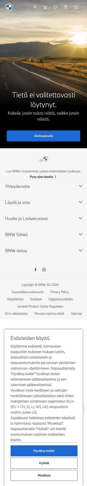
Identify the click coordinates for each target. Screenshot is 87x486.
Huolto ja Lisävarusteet (26, 218)
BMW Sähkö (16, 234)
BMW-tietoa (16, 250)
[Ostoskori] (46, 7)
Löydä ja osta (17, 202)
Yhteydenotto (17, 186)
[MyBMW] (35, 7)
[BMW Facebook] (35, 270)
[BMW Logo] (9, 7)
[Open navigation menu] (76, 7)
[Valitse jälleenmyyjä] (66, 7)
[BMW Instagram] (44, 270)
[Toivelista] (56, 7)
